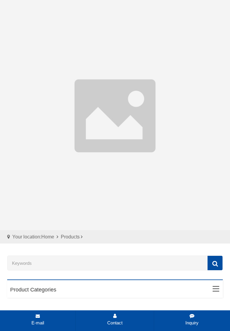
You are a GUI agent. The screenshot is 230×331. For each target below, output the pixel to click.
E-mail (37, 322)
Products (70, 236)
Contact (114, 322)
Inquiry (192, 322)
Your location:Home (33, 236)
